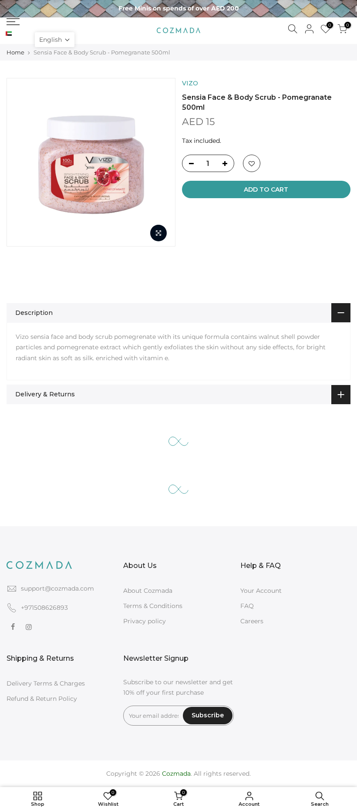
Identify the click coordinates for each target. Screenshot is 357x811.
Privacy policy (144, 621)
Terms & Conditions (152, 606)
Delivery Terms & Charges (46, 683)
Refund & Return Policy (42, 699)
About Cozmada (147, 591)
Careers (251, 621)
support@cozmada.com (57, 588)
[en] (16, 34)
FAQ (247, 606)
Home (15, 52)
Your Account (261, 591)
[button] (54, 39)
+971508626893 (44, 608)
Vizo (190, 83)
